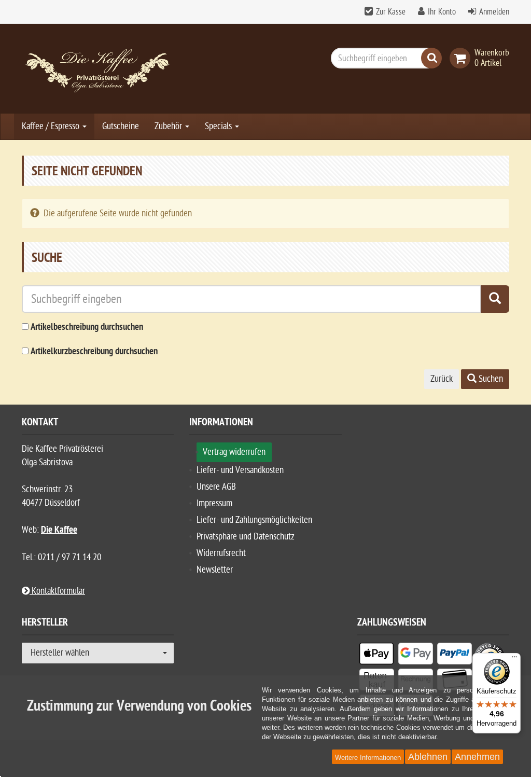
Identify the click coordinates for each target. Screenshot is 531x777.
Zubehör (169, 126)
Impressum (214, 503)
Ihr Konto (442, 12)
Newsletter (215, 569)
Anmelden (494, 12)
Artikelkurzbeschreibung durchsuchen (94, 352)
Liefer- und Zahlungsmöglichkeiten (254, 520)
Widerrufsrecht (221, 553)
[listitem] (376, 656)
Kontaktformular (57, 591)
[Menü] (514, 659)
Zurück (441, 378)
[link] (462, 58)
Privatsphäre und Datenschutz (246, 536)
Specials (219, 126)
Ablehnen (428, 757)
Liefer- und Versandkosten (240, 470)
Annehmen (477, 757)
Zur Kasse (391, 12)
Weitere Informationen (368, 757)
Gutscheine (120, 126)
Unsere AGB (216, 486)
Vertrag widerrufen (234, 452)
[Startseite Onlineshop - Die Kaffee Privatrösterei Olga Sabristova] (98, 68)
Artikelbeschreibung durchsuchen (87, 328)
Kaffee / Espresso (51, 126)
